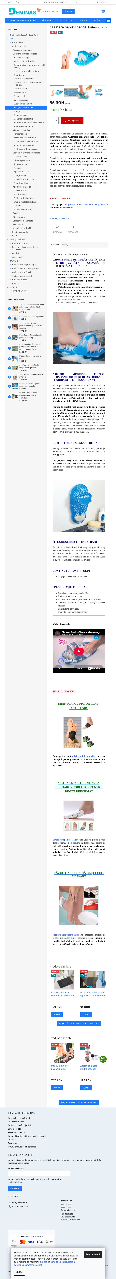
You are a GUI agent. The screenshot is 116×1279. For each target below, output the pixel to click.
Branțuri (17, 111)
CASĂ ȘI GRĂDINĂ (17, 240)
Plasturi (17, 168)
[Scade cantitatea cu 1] (59, 122)
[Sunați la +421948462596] (12, 2)
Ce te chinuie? (18, 42)
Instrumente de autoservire (26, 149)
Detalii (56, 1088)
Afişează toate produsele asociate (79, 1102)
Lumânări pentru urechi (24, 179)
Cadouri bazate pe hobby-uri (24, 264)
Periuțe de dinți (20, 89)
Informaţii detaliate (58, 219)
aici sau (44, 1262)
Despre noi (12, 1143)
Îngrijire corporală (20, 232)
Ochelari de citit (20, 190)
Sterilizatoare (19, 217)
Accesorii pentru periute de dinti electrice (28, 83)
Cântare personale (22, 160)
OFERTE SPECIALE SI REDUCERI (23, 35)
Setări (19, 1272)
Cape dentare (19, 75)
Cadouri (15, 283)
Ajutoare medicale (20, 46)
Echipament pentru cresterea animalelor (25, 248)
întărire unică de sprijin (83, 756)
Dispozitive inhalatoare (23, 221)
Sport (14, 236)
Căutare (68, 11)
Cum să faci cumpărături (55, 2)
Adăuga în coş (74, 121)
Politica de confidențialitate (20, 1125)
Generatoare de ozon (22, 209)
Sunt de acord (93, 1254)
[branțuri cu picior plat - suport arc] (79, 732)
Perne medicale (20, 134)
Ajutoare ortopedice (21, 130)
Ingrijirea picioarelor (21, 100)
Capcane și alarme (20, 243)
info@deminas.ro (19, 1202)
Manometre (18, 224)
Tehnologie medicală (22, 228)
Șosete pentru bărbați (23, 126)
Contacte (12, 1139)
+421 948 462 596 (20, 1206)
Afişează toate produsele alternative (79, 1023)
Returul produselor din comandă (22, 1147)
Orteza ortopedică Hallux (65, 840)
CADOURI (13, 261)
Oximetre (17, 206)
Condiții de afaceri (16, 1122)
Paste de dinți (20, 92)
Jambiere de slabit (22, 164)
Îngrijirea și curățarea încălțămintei (29, 123)
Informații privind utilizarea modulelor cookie (27, 1136)
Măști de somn (20, 194)
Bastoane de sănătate (23, 198)
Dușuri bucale (20, 96)
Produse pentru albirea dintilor (27, 71)
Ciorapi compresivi (22, 115)
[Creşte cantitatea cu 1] (59, 119)
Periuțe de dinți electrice (24, 79)
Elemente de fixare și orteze (25, 54)
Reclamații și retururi (17, 1132)
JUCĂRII (13, 287)
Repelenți (17, 213)
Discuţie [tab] (65, 244)
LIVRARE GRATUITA (18, 291)
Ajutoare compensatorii (24, 145)
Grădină (15, 253)
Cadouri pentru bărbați (22, 276)
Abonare (14, 1188)
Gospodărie (17, 257)
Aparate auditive (21, 183)
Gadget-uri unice (19, 280)
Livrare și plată (14, 1129)
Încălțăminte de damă (23, 107)
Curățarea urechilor (22, 175)
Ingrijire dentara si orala (23, 61)
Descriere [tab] (55, 244)
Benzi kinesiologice (22, 57)
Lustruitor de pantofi (23, 104)
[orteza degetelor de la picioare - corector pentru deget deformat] (79, 816)
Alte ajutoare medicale (22, 187)
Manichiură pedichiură (23, 119)
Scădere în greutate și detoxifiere (27, 153)
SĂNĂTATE (14, 39)
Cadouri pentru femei (21, 272)
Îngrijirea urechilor (21, 172)
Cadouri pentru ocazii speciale (25, 268)
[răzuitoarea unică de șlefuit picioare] (79, 905)
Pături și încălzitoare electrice (25, 202)
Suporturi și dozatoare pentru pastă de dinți (29, 66)
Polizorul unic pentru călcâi (66, 935)
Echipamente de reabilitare (24, 138)
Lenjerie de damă (21, 156)
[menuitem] (22, 20)
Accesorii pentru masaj (23, 50)
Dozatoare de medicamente (26, 141)
